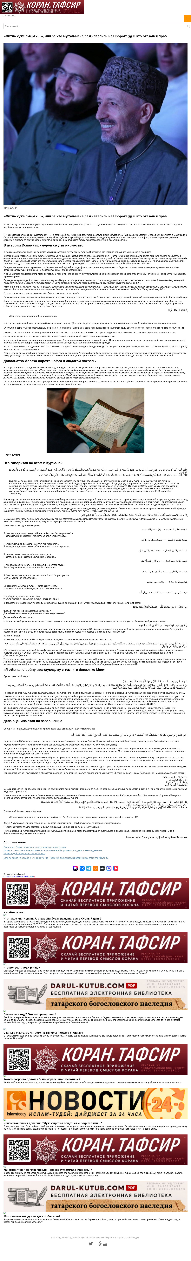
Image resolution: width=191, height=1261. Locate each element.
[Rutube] (75, 868)
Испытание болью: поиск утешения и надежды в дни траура (34, 847)
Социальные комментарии (19, 876)
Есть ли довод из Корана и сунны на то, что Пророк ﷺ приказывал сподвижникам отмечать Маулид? (55, 858)
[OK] (95, 868)
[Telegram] (88, 868)
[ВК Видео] (115, 868)
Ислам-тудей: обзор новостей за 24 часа (24, 853)
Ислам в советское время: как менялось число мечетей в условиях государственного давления (52, 850)
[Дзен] (102, 868)
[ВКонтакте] (82, 868)
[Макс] (108, 868)
